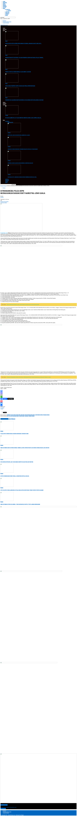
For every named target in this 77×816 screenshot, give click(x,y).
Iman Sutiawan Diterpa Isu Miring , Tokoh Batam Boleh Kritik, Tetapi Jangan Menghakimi (20, 504)
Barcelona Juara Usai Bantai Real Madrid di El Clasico (19, 135)
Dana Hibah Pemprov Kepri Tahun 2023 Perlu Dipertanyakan (20, 86)
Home (4, 1)
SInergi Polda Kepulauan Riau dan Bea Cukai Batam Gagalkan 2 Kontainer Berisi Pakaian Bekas (28, 414)
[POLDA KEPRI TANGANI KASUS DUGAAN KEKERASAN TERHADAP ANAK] (7, 429)
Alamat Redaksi (6, 22)
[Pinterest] (38, 401)
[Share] (38, 405)
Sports (9, 10)
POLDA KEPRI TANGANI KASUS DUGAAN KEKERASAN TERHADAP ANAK (14, 433)
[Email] (38, 395)
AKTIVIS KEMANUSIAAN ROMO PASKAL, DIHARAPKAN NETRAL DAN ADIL (14, 476)
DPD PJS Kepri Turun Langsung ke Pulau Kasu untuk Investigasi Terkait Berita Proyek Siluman (21, 490)
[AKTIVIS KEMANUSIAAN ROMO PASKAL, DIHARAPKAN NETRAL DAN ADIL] (7, 472)
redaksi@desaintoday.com (11, 807)
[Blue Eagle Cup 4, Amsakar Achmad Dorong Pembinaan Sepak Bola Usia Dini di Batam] (14, 173)
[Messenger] (38, 403)
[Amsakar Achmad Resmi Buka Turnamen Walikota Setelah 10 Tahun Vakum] (14, 145)
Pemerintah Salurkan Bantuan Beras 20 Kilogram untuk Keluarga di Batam (24, 100)
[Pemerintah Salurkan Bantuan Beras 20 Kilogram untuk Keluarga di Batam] (11, 96)
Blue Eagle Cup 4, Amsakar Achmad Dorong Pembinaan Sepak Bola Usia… (22, 177)
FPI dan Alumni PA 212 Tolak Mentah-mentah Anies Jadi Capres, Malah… (23, 117)
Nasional (5, 2)
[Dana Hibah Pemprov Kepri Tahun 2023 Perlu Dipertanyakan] (11, 82)
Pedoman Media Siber (7, 21)
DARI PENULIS (11, 419)
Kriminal (5, 6)
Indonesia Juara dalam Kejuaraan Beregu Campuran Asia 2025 (20, 163)
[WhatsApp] (38, 397)
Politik (4, 7)
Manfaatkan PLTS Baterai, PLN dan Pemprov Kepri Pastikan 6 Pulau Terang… (24, 57)
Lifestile (7, 11)
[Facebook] (38, 391)
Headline (7, 13)
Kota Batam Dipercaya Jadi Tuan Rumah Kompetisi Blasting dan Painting (16, 461)
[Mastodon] (38, 393)
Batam (4, 5)
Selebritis (7, 9)
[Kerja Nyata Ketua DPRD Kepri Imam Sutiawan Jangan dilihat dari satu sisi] (11, 39)
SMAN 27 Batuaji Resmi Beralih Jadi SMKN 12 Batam (18, 71)
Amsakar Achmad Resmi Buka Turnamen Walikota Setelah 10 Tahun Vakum (23, 149)
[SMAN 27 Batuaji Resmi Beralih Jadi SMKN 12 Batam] (11, 68)
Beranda (2, 185)
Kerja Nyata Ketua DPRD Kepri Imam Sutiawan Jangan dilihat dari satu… (23, 43)
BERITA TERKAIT (4, 419)
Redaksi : (4, 20)
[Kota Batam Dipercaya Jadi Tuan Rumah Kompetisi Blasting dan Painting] (7, 458)
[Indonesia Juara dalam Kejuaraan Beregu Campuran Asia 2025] (14, 159)
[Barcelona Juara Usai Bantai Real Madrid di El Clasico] (14, 131)
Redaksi (2, 197)
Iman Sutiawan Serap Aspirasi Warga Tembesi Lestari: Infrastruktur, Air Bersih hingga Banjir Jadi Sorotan (24, 447)
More (4, 8)
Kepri (4, 3)
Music (6, 15)
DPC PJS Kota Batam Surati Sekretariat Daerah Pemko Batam (20, 416)
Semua (9, 122)
